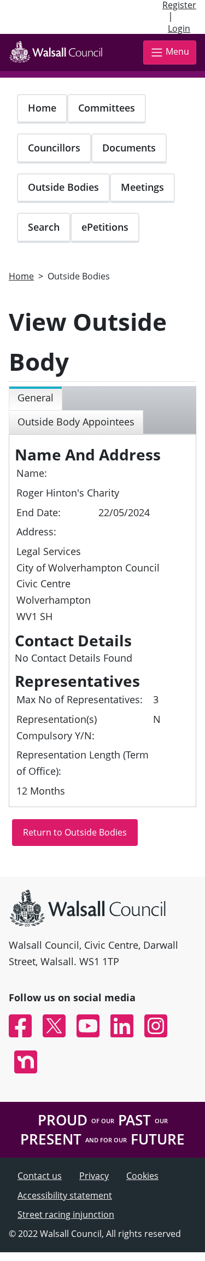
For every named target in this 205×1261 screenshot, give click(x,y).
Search (44, 226)
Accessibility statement (64, 1195)
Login (179, 28)
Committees (106, 107)
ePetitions (104, 226)
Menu (177, 51)
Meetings (142, 187)
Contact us (39, 1176)
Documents (129, 147)
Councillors (54, 147)
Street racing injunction (65, 1215)
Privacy (94, 1176)
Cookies (142, 1176)
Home (42, 107)
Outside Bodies (63, 187)
